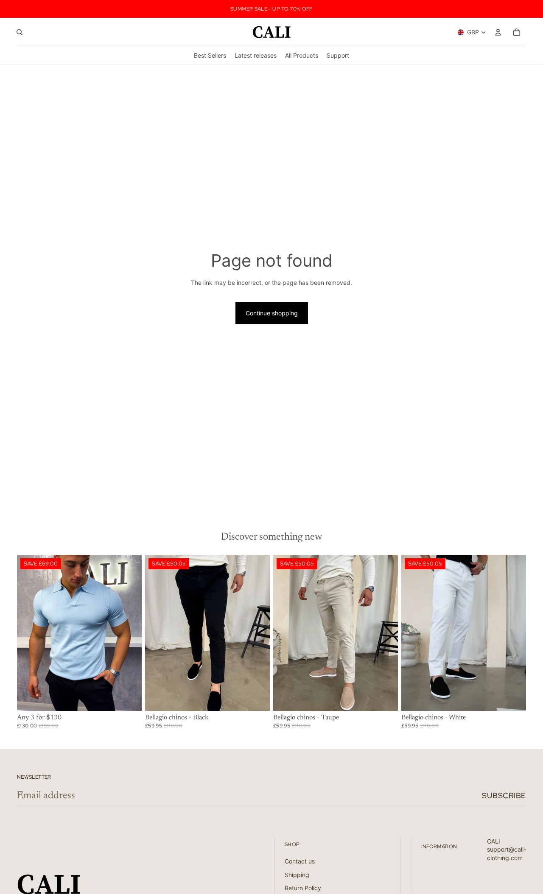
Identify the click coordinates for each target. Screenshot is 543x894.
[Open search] (19, 32)
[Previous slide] (29, 632)
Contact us (300, 861)
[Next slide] (129, 632)
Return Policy (303, 887)
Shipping (297, 874)
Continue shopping (272, 313)
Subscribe (504, 795)
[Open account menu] (498, 32)
